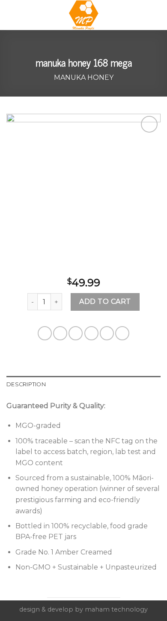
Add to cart (105, 301)
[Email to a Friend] (91, 333)
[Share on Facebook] (60, 333)
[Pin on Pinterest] (107, 333)
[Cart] (156, 15)
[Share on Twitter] (76, 333)
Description (26, 384)
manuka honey (83, 77)
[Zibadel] (83, 15)
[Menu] (11, 14)
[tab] (83, 384)
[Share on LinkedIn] (122, 333)
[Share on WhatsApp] (45, 333)
